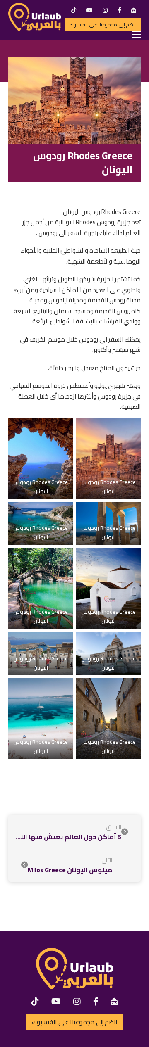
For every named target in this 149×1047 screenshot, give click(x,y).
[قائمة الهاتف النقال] (136, 34)
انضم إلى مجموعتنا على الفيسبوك (103, 24)
